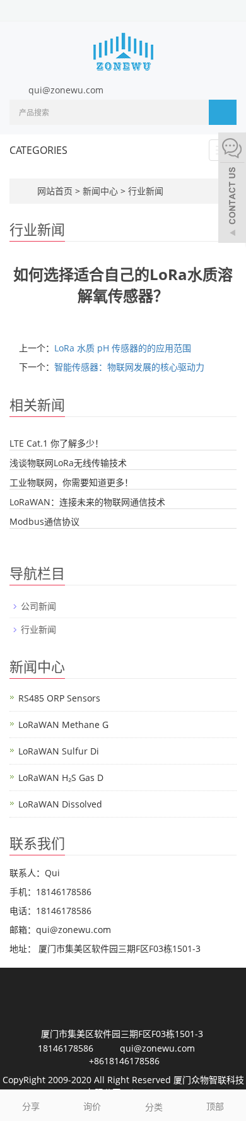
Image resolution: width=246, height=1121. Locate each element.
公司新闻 (38, 606)
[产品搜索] (223, 112)
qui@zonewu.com (65, 90)
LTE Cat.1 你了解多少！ (56, 443)
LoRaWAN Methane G (63, 725)
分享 (31, 1106)
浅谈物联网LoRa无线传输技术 (68, 463)
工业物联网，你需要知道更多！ (71, 482)
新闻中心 (101, 191)
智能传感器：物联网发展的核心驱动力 (129, 367)
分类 (154, 1107)
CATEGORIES (38, 150)
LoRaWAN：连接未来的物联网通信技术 (87, 502)
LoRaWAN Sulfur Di (58, 751)
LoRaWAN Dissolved (60, 804)
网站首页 (55, 191)
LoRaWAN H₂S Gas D (60, 778)
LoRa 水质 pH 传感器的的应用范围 (122, 348)
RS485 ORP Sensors (59, 698)
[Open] (232, 189)
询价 (92, 1106)
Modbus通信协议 (44, 521)
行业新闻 (144, 191)
